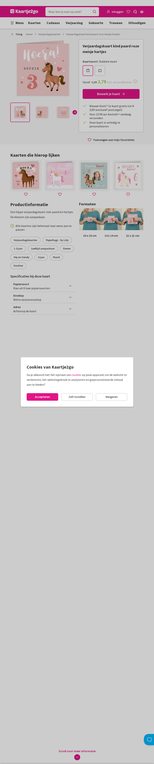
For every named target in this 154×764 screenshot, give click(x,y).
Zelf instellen (77, 397)
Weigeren (112, 397)
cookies (76, 375)
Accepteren (42, 397)
